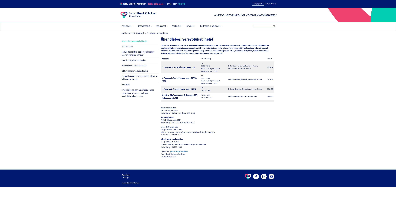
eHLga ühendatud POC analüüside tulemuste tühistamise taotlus (140, 78)
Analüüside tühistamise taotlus (134, 65)
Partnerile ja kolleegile (210, 26)
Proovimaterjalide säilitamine (134, 60)
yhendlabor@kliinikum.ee (179, 151)
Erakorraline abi (155, 3)
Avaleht (124, 33)
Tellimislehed (127, 46)
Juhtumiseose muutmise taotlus (135, 71)
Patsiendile (127, 26)
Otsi (274, 26)
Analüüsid (176, 26)
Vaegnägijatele (258, 4)
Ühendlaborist (144, 26)
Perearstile (126, 84)
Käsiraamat (161, 26)
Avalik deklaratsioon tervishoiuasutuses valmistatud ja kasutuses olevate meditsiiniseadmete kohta (138, 93)
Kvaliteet (190, 26)
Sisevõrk (273, 4)
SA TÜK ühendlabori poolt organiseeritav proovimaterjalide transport (138, 53)
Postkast (267, 4)
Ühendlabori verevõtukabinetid (134, 41)
